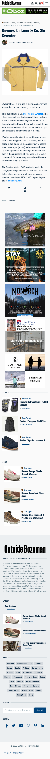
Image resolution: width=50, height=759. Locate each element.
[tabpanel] (25, 74)
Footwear (38, 673)
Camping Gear (31, 677)
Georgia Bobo (27, 477)
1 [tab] (21, 95)
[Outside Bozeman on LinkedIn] (42, 726)
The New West (13, 690)
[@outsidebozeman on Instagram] (28, 726)
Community (17, 677)
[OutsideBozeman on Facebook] (7, 726)
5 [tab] (28, 95)
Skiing (42, 677)
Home (6, 23)
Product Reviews (24, 23)
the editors (28, 648)
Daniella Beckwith (28, 499)
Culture (38, 690)
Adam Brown (25, 444)
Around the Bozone (25, 664)
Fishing (26, 668)
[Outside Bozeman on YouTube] (21, 726)
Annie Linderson (27, 424)
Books (17, 668)
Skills (18, 673)
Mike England (16, 42)
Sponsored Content (31, 686)
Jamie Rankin (26, 408)
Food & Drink (15, 686)
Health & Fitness (32, 681)
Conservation (37, 668)
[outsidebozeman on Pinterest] (35, 726)
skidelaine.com (15, 180)
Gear (13, 23)
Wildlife (20, 681)
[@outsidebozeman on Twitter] (13, 726)
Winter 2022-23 (27, 42)
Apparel (35, 23)
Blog (31, 695)
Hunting (7, 677)
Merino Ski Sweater (33, 114)
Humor (10, 673)
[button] (9, 188)
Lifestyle (10, 664)
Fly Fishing (27, 673)
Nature (9, 668)
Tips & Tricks (27, 690)
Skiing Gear (21, 695)
